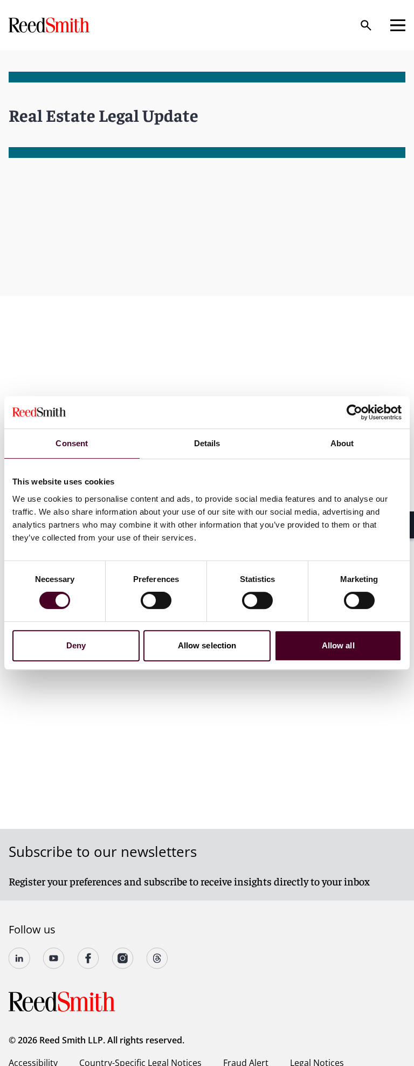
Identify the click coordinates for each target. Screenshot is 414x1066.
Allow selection (207, 645)
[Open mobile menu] (397, 25)
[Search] (366, 25)
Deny (76, 645)
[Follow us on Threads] (157, 958)
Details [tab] (207, 443)
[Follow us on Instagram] (123, 958)
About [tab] (342, 443)
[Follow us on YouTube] (54, 958)
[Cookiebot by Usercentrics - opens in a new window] (354, 412)
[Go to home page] (50, 25)
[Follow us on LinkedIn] (19, 958)
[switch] (156, 600)
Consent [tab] (72, 443)
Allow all (338, 645)
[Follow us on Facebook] (88, 958)
